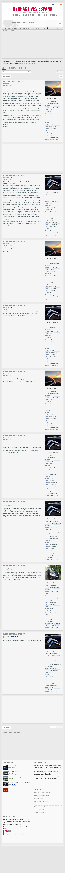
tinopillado (13, 568)
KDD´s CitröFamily (39, 809)
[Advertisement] (32, 45)
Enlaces (15, 15)
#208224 (6, 504)
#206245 (6, 177)
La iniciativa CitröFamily (40, 812)
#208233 (6, 636)
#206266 (6, 243)
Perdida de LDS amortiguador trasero (18, 777)
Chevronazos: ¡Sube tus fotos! (42, 801)
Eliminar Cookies (39, 798)
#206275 (6, 374)
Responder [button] (7, 76)
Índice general (7, 28)
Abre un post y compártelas (28, 63)
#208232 (6, 568)
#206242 (6, 84)
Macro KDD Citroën (39, 804)
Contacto (25, 15)
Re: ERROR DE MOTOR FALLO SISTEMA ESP (14, 175)
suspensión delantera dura (16, 771)
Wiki (12, 177)
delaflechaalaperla (15, 504)
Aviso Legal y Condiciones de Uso (42, 792)
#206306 (6, 438)
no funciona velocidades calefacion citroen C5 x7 (21, 788)
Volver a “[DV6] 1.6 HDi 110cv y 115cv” (11, 732)
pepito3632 (13, 84)
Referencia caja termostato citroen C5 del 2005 (20, 782)
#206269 (6, 307)
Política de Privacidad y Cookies (42, 795)
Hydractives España (32, 9)
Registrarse (51, 15)
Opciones (53, 727)
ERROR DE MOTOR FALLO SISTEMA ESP (14, 68)
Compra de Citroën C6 (15, 765)
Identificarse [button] (37, 15)
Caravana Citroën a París (40, 807)
